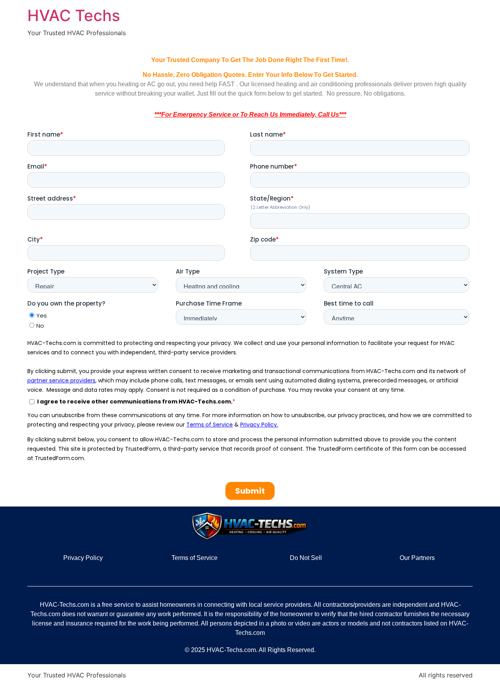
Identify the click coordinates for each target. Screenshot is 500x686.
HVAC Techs (73, 15)
